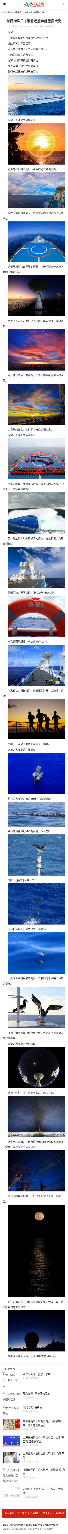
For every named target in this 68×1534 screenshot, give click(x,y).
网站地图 (9, 1513)
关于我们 (22, 1513)
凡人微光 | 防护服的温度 (36, 1393)
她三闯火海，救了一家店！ (38, 1374)
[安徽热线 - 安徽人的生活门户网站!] (34, 8)
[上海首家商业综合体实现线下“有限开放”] (17, 1461)
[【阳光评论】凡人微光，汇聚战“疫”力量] (11, 1481)
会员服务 (60, 1513)
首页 (4, 12)
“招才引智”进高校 (32, 1407)
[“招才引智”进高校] (11, 1413)
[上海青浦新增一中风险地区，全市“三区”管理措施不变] (17, 1445)
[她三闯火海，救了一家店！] (11, 1385)
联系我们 (34, 1513)
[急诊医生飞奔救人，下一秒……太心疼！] (17, 1497)
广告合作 (47, 1513)
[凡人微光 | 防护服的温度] (11, 1399)
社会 (10, 12)
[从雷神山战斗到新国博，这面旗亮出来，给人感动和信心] (17, 1429)
